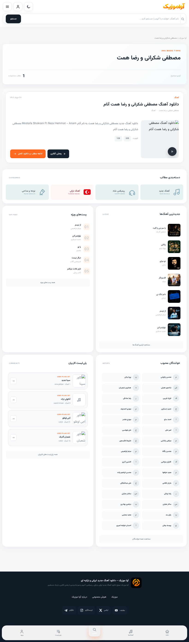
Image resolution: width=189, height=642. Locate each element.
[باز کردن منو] (7, 6)
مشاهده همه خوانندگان (141, 539)
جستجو (13, 18)
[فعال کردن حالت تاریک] (28, 6)
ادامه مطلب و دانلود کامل (30, 153)
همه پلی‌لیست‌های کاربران (48, 454)
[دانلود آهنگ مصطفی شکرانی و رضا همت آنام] (160, 139)
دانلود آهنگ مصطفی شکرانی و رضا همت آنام (141, 104)
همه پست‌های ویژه (47, 282)
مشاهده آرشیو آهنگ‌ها (141, 345)
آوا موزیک (182, 38)
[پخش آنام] (172, 151)
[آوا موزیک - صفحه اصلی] (173, 7)
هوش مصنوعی (99, 597)
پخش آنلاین (56, 153)
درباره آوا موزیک (79, 597)
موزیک (114, 597)
